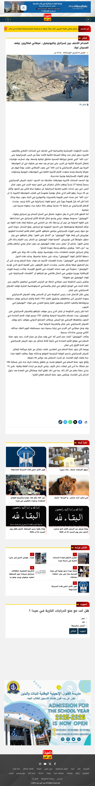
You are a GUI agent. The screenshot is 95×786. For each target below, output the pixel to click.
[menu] (88, 19)
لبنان (78, 768)
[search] (8, 19)
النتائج (73, 631)
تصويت (83, 631)
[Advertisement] (47, 126)
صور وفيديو (20, 773)
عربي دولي (48, 768)
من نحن (59, 778)
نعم (83, 618)
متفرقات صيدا (59, 773)
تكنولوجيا (86, 773)
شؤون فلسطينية (62, 768)
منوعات (38, 768)
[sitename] (47, 754)
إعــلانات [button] (40, 773)
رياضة (78, 773)
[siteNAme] (47, 17)
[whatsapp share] (70, 422)
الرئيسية (86, 768)
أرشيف (11, 773)
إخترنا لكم (31, 773)
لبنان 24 (83, 104)
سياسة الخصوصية (47, 778)
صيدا (72, 768)
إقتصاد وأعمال (28, 768)
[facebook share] (80, 422)
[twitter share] (75, 422)
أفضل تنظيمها (78, 626)
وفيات (48, 773)
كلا (83, 622)
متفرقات (70, 773)
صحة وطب (16, 768)
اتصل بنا (35, 778)
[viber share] (65, 422)
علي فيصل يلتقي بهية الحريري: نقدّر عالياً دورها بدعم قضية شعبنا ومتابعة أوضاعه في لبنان (53, 28)
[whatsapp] (60, 422)
